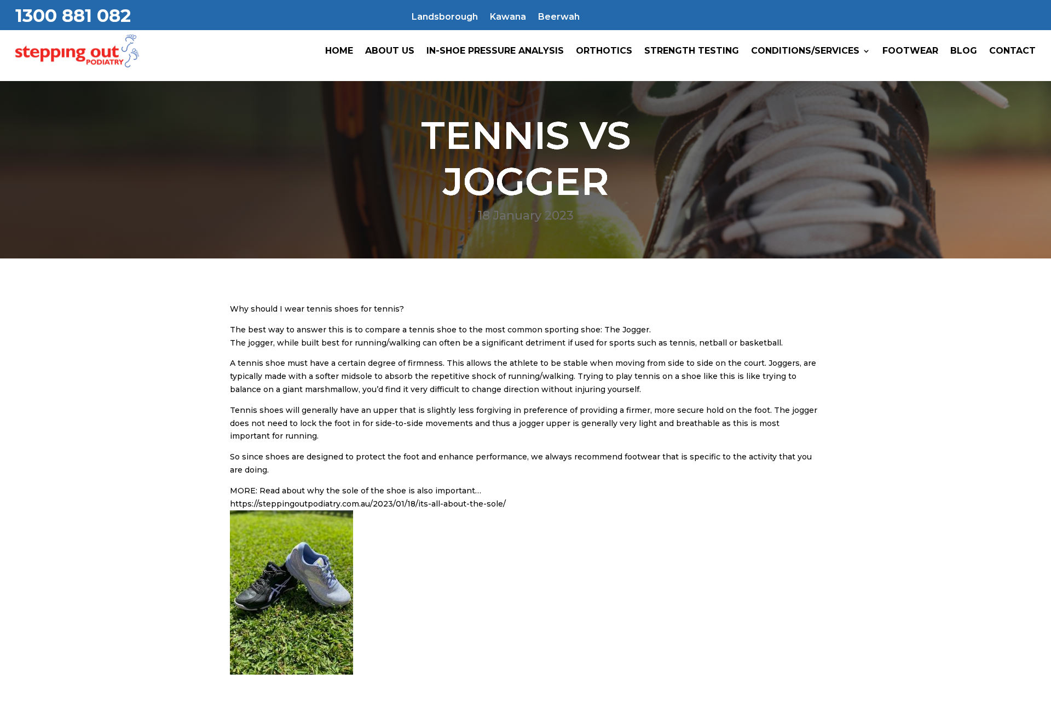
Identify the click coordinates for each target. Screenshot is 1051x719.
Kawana (508, 17)
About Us (389, 50)
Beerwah (559, 17)
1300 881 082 (73, 15)
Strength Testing (691, 50)
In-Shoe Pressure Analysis (495, 50)
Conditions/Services (805, 50)
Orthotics (604, 50)
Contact (1012, 50)
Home (339, 50)
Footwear (910, 50)
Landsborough (445, 17)
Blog (963, 50)
